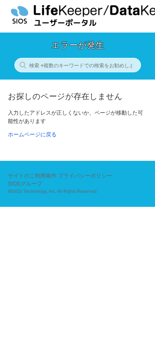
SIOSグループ (25, 183)
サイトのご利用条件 (32, 175)
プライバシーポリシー (85, 175)
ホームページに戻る (32, 134)
